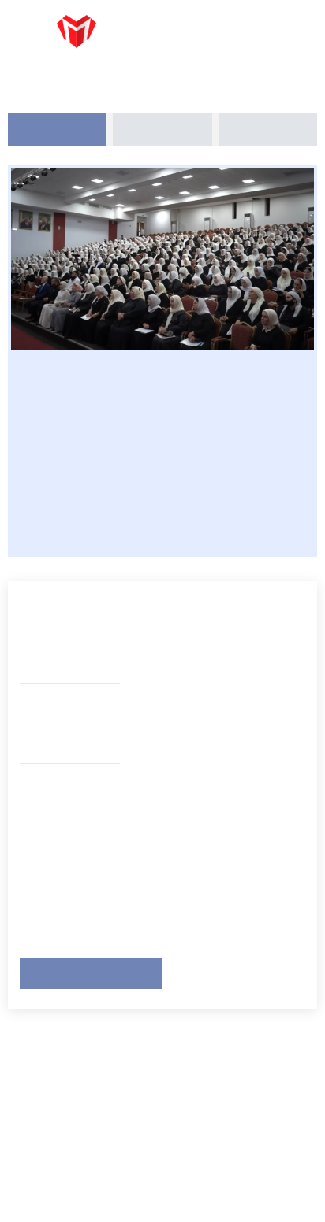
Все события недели (89, 972)
